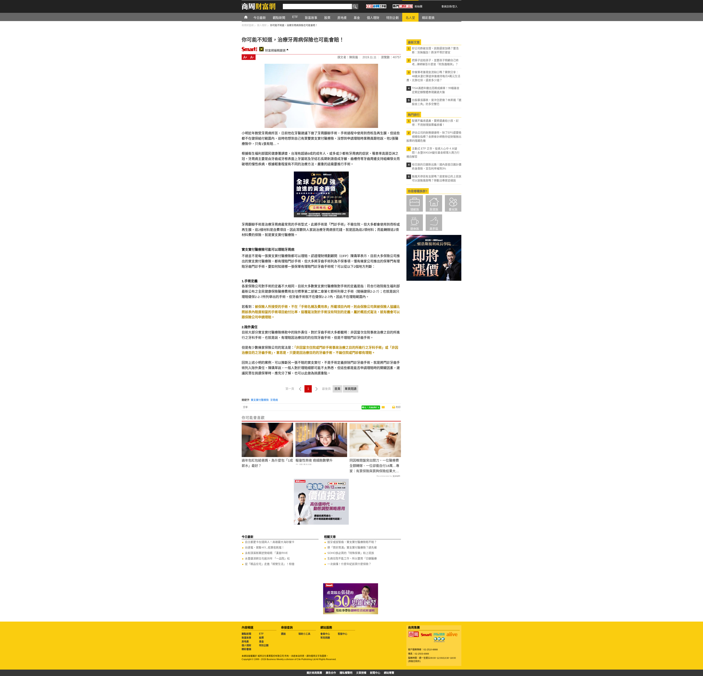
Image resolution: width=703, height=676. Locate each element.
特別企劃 (264, 645)
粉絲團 (418, 6)
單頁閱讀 (350, 388)
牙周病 (274, 399)
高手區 (433, 228)
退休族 (414, 228)
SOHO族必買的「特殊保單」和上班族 (350, 553)
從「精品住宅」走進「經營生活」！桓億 (269, 564)
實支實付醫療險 (260, 399)
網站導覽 (389, 672)
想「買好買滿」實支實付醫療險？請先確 (352, 547)
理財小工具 (304, 633)
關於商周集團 (314, 672)
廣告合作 (331, 672)
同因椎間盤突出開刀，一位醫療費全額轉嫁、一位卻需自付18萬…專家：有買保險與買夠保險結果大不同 (374, 466)
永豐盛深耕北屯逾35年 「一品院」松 (267, 558)
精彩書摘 (246, 649)
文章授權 (361, 672)
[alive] (452, 634)
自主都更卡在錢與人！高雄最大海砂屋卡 (269, 542)
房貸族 (433, 209)
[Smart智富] (426, 635)
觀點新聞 (246, 633)
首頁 (249, 17)
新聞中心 (375, 672)
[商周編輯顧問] (439, 639)
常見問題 (325, 637)
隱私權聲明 (346, 672)
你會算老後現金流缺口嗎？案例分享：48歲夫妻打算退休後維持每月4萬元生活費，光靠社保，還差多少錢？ (433, 76)
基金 (261, 641)
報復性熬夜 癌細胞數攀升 (314, 460)
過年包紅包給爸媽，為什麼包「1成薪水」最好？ (267, 463)
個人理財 (246, 645)
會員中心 (325, 633)
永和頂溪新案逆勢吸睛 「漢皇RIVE (266, 553)
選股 (283, 633)
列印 (398, 407)
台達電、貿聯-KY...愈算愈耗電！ (264, 547)
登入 (454, 6)
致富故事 (246, 637)
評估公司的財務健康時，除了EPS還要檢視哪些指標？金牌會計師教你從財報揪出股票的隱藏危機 (433, 136)
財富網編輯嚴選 (275, 50)
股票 (261, 637)
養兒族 (453, 209)
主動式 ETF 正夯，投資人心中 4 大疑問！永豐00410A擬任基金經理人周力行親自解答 (433, 152)
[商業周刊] (413, 634)
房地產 (245, 641)
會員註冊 (446, 6)
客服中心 (342, 633)
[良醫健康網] (439, 634)
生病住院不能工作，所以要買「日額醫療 (352, 558)
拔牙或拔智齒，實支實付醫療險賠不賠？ (352, 542)
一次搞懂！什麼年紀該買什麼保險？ (349, 564)
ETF (261, 633)
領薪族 (414, 209)
